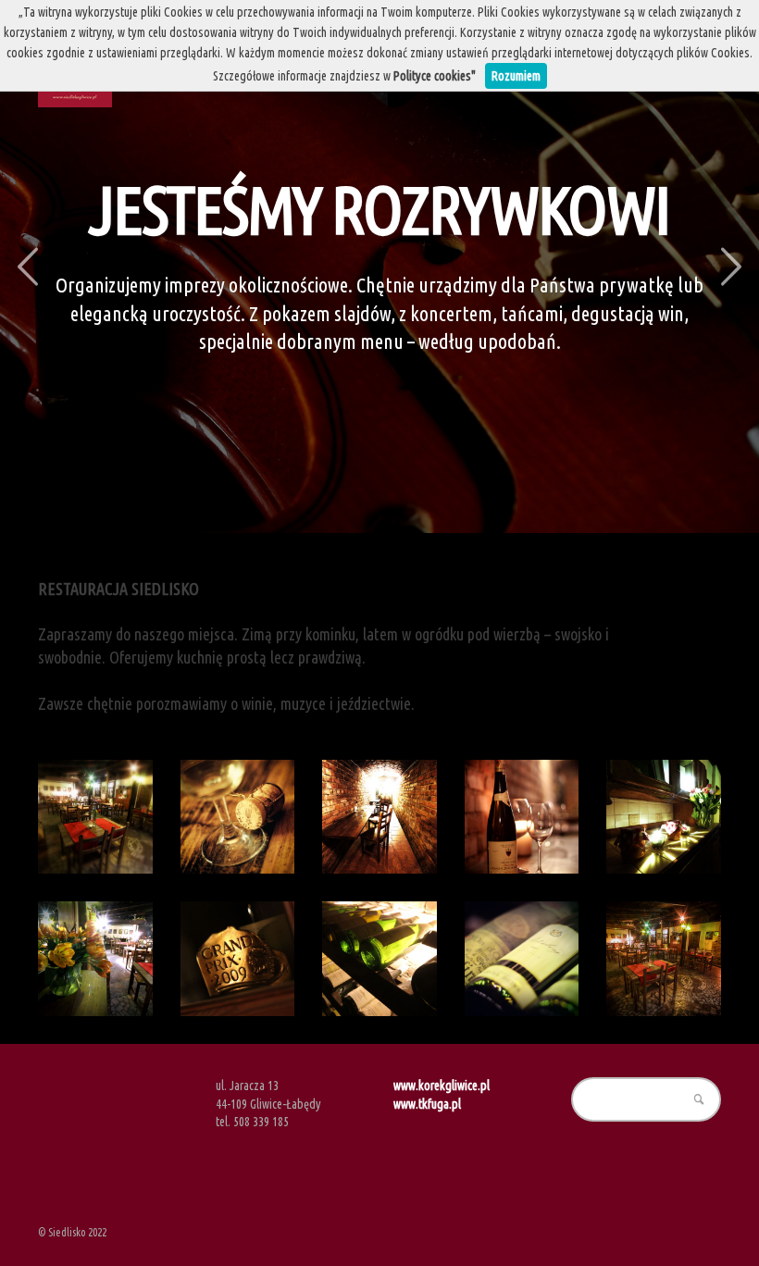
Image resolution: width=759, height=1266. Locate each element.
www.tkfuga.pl (427, 1104)
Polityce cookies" (434, 75)
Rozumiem (516, 75)
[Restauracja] (663, 958)
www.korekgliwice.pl (441, 1085)
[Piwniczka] (379, 817)
